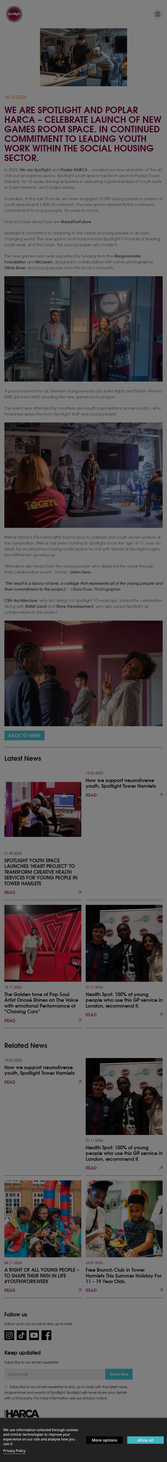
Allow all (145, 1440)
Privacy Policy (14, 1450)
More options (104, 1440)
